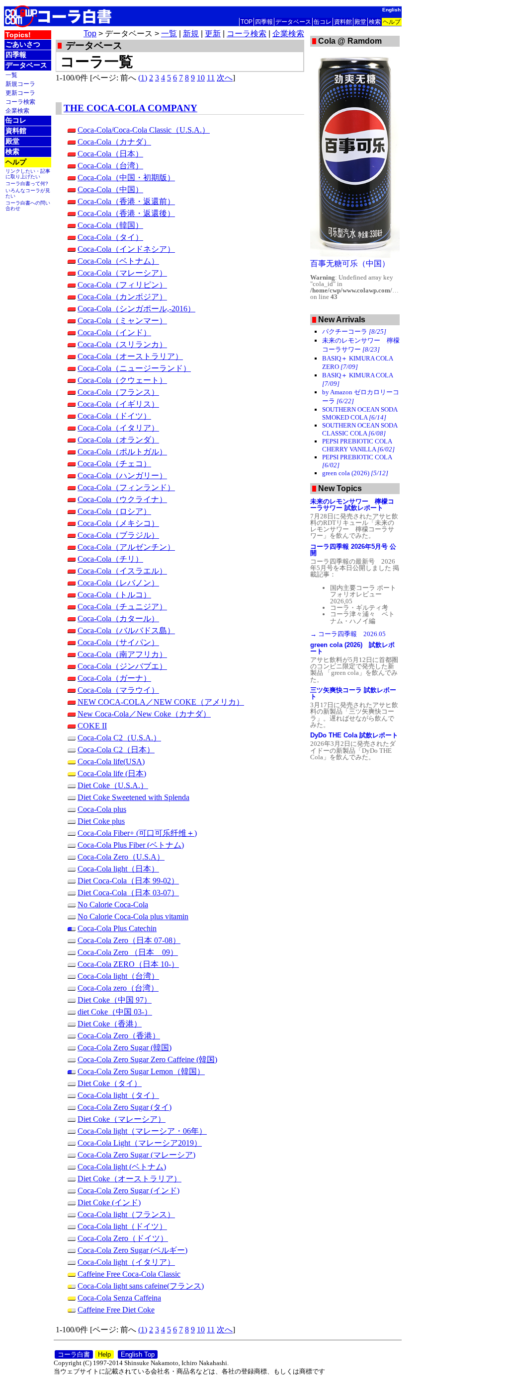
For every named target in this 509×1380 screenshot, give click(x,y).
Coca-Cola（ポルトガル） (122, 451)
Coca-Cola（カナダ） (114, 142)
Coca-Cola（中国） (110, 189)
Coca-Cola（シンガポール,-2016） (136, 308)
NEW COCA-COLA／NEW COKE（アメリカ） (161, 702)
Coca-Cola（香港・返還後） (126, 213)
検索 (375, 21)
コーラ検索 (20, 101)
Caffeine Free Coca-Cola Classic (129, 1274)
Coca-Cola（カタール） (118, 618)
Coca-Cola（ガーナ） (114, 678)
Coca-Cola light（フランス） (126, 1214)
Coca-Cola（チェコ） (114, 463)
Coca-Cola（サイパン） (118, 642)
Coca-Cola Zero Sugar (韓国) (124, 1047)
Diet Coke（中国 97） (115, 1000)
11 (211, 77)
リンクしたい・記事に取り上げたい (27, 173)
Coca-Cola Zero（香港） (119, 1035)
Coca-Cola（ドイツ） (114, 416)
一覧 (11, 75)
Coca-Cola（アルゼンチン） (126, 547)
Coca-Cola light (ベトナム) (122, 1166)
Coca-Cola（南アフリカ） (122, 654)
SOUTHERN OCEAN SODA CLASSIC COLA (359, 429)
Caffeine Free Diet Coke (116, 1310)
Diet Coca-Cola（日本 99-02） (128, 880)
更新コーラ (20, 92)
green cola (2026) (355, 473)
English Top (138, 1354)
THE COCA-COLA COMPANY (130, 108)
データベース (293, 21)
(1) (142, 77)
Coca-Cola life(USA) (111, 761)
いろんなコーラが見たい (27, 193)
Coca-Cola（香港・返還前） (126, 201)
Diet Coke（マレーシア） (122, 1119)
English (391, 9)
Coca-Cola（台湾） (110, 165)
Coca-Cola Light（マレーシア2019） (140, 1143)
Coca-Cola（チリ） (110, 559)
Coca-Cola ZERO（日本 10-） (128, 964)
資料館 (343, 21)
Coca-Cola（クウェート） (122, 380)
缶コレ (323, 21)
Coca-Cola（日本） (110, 153)
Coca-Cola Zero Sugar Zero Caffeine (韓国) (147, 1059)
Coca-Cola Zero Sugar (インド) (128, 1190)
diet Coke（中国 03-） (115, 1012)
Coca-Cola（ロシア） (114, 511)
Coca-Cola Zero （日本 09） (128, 952)
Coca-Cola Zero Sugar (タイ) (124, 1107)
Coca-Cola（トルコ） (114, 594)
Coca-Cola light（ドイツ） (122, 1226)
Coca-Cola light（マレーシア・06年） (142, 1131)
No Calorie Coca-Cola (113, 904)
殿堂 (360, 21)
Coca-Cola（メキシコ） (118, 523)
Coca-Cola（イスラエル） (122, 571)
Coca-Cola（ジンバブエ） (122, 666)
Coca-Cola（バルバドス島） (126, 630)
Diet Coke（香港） (110, 1023)
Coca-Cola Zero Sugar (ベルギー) (132, 1250)
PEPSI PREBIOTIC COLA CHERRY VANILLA (358, 445)
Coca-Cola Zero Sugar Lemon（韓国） (141, 1071)
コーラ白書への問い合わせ (27, 205)
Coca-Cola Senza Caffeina (119, 1298)
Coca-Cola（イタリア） (118, 428)
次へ (225, 77)
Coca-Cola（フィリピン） (122, 285)
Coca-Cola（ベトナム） (118, 261)
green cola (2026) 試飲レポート (352, 648)
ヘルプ (392, 21)
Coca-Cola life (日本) (112, 773)
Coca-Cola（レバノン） (118, 583)
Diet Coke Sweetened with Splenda (133, 797)
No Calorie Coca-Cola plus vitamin (133, 916)
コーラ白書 (74, 1354)
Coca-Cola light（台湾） (118, 976)
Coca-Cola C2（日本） (116, 749)
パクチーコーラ (354, 331)
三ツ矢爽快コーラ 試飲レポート (353, 693)
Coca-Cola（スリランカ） (122, 344)
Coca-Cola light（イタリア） (126, 1262)
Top (90, 33)
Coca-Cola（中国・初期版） (126, 177)
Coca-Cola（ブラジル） (118, 535)
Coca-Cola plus (102, 809)
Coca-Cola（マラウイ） (118, 690)
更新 (213, 33)
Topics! (18, 35)
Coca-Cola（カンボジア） (122, 296)
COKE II (92, 726)
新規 (191, 33)
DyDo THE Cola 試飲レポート (354, 735)
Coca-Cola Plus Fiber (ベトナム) (131, 845)
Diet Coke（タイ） (110, 1083)
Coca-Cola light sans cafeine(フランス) (141, 1286)
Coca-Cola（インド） (114, 332)
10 (201, 77)
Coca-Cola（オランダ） (118, 440)
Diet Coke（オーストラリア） (129, 1178)
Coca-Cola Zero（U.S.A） (121, 857)
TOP (247, 21)
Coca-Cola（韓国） (110, 225)
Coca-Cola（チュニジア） (122, 606)
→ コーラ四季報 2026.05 (348, 634)
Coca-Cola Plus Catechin (117, 928)
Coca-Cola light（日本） (118, 869)
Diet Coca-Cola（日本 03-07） (128, 892)
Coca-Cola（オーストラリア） (130, 356)
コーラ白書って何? (26, 183)
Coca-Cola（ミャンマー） (122, 320)
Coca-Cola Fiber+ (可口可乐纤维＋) (137, 833)
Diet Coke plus (101, 821)
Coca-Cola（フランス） (118, 392)
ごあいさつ (22, 44)
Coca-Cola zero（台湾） (118, 988)
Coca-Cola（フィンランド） (126, 487)
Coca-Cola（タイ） (110, 237)
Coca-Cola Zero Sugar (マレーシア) (136, 1155)
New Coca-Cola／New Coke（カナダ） (144, 714)
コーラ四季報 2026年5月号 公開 (353, 550)
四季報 (264, 21)
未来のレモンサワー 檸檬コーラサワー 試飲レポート (352, 504)
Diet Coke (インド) (109, 1202)
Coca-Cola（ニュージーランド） (134, 368)
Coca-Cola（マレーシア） (122, 273)
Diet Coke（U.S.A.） (113, 785)
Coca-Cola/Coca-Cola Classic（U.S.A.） (144, 130)
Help (104, 1354)
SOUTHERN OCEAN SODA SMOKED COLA (359, 413)
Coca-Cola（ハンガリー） (122, 475)
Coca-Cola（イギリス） (118, 404)
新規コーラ (20, 83)
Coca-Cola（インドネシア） (126, 249)
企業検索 (17, 110)
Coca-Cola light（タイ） (118, 1095)
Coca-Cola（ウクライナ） (122, 499)
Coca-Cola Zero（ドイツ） (123, 1238)
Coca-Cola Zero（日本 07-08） (129, 940)
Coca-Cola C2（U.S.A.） (119, 737)
